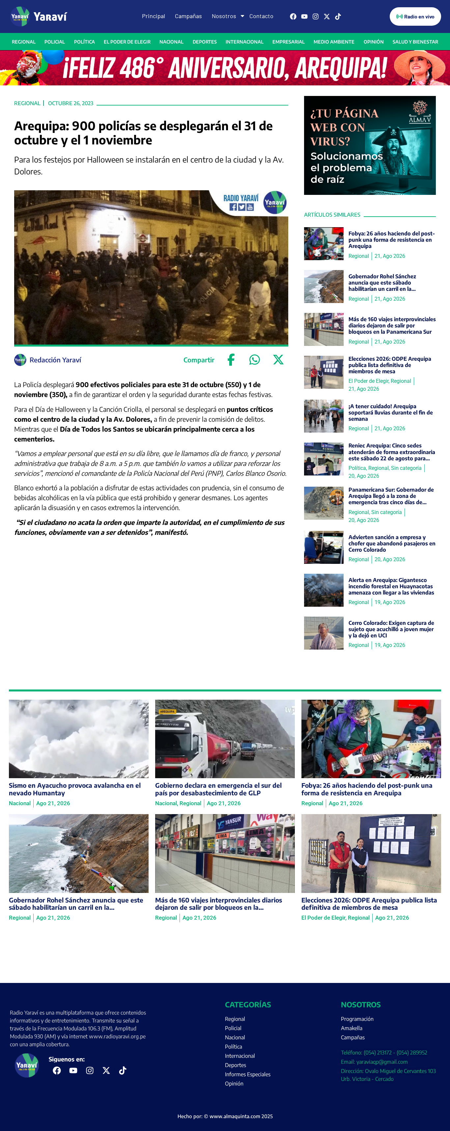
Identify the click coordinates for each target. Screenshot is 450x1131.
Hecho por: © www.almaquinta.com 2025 (225, 1116)
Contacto (261, 15)
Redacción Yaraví (55, 359)
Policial (54, 42)
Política (84, 42)
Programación (357, 1019)
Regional (24, 42)
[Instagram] (315, 16)
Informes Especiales (247, 1074)
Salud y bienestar (415, 42)
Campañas (188, 15)
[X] (278, 360)
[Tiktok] (338, 16)
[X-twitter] (326, 16)
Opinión (374, 42)
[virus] (370, 193)
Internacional (245, 42)
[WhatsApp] (255, 360)
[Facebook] (293, 16)
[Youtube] (304, 16)
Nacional (171, 42)
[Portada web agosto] (225, 83)
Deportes (205, 42)
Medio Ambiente (334, 42)
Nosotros (224, 15)
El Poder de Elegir (127, 42)
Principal (153, 15)
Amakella (351, 1028)
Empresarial (288, 42)
